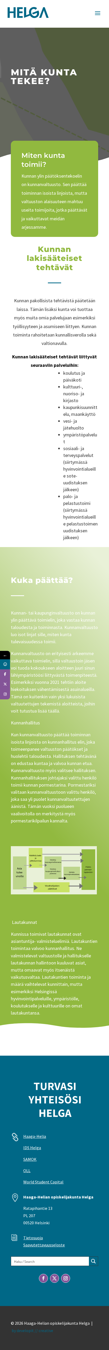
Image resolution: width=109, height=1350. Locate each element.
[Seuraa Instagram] (65, 1278)
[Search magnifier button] (93, 1261)
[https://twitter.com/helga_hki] (5, 684)
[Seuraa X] (54, 1278)
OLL (26, 1170)
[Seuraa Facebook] (43, 1278)
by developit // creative (32, 1330)
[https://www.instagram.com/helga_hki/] (5, 694)
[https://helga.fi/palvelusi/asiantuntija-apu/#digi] (5, 664)
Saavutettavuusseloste (44, 1244)
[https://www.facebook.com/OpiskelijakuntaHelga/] (5, 674)
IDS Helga (32, 1147)
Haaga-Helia (34, 1136)
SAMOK (30, 1159)
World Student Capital (43, 1182)
